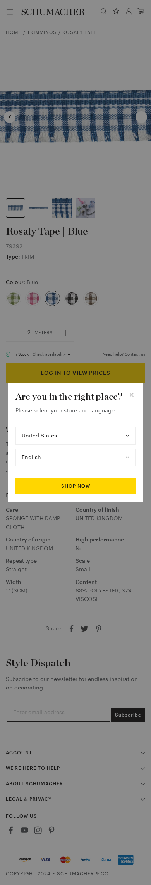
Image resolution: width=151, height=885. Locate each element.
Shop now (75, 486)
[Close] (132, 395)
